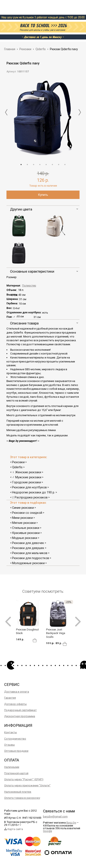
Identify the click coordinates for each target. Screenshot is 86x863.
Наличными (11, 767)
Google (47, 831)
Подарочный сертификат (20, 710)
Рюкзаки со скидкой (27, 513)
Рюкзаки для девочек (28, 543)
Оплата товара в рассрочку (22, 797)
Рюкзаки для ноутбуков (29, 487)
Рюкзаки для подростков (30, 558)
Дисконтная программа (19, 716)
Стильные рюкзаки (25, 528)
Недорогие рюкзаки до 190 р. (33, 492)
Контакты (10, 732)
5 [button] (46, 164)
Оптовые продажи (16, 750)
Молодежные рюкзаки (28, 563)
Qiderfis (17, 467)
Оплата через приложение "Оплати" (27, 785)
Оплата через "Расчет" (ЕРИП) (23, 779)
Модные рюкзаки (24, 538)
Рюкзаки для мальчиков (29, 553)
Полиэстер (29, 285)
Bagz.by (71, 822)
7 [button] (59, 164)
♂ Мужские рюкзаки (26, 477)
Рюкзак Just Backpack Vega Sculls (55, 633)
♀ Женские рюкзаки (26, 472)
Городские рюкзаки (26, 482)
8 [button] (65, 164)
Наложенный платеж (17, 791)
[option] (43, 117)
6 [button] (52, 164)
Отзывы (9, 744)
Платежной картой (16, 773)
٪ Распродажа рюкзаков (30, 497)
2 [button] (27, 164)
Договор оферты (15, 704)
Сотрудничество (15, 738)
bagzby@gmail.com (55, 816)
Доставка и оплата (16, 691)
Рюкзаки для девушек (28, 548)
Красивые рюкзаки (26, 533)
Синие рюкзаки (23, 508)
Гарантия (10, 697)
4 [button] (40, 164)
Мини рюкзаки (22, 518)
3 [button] (34, 164)
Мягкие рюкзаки (24, 523)
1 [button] (21, 164)
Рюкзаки (18, 462)
